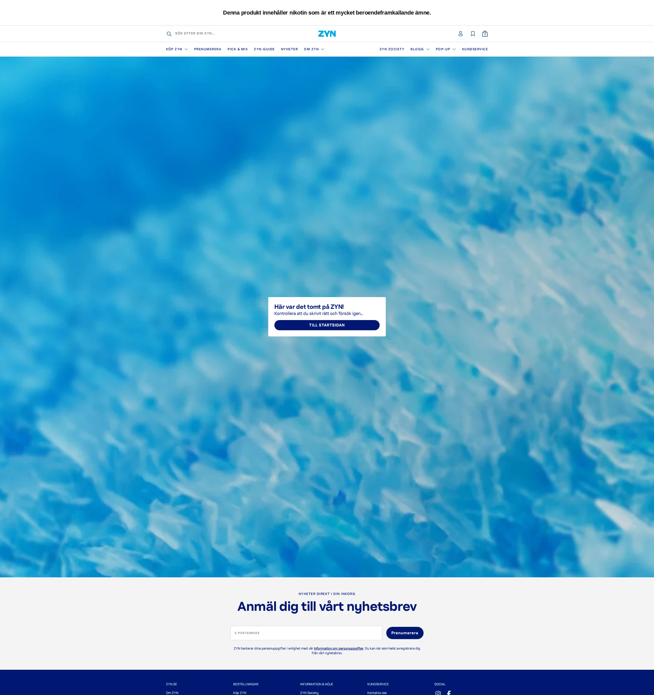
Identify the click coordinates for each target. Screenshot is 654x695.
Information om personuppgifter (339, 649)
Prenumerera (208, 49)
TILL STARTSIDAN (327, 325)
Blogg (417, 49)
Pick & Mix (238, 49)
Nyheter (289, 49)
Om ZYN (311, 49)
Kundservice (475, 49)
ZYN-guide (264, 49)
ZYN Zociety (392, 49)
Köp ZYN (174, 49)
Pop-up (443, 49)
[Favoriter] (473, 34)
